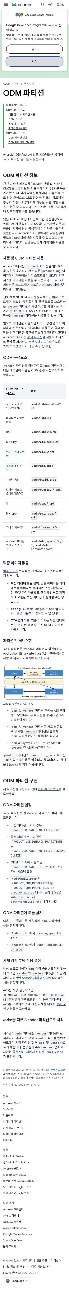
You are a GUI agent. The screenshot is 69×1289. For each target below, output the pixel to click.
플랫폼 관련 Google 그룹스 (18, 1181)
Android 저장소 (12, 1103)
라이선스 (56, 1260)
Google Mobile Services (17, 1234)
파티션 (37, 266)
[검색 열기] (43, 4)
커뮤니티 (28, 1260)
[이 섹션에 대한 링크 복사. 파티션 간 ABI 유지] (36, 641)
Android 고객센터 (13, 1209)
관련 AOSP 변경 (48, 789)
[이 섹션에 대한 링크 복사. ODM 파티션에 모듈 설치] (46, 913)
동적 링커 (18, 1052)
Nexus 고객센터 (12, 1222)
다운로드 (8, 1115)
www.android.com (14, 1228)
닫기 (35, 49)
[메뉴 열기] (6, 4)
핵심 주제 (29, 83)
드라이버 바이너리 (13, 1134)
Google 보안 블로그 (14, 1174)
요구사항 (8, 1109)
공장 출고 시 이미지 (14, 1127)
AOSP (6, 83)
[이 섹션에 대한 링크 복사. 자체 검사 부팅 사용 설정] (44, 961)
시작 (35, 61)
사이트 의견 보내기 (40, 1266)
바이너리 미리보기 (13, 1121)
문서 (17, 83)
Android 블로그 (12, 1168)
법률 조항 (41, 1260)
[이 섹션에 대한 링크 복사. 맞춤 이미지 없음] (32, 563)
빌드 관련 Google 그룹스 (17, 1187)
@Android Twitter (13, 1156)
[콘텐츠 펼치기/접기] (26, 105)
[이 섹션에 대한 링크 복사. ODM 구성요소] (31, 358)
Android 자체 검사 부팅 (37, 978)
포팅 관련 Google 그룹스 (17, 1193)
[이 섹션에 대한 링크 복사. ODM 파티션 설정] (35, 805)
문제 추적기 (9, 1246)
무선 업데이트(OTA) (41, 342)
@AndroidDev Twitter (16, 1162)
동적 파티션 (34, 337)
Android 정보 (11, 1260)
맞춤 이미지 (10, 571)
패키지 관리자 (35, 1052)
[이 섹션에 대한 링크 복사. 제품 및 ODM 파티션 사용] (47, 258)
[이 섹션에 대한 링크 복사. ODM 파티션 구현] (41, 781)
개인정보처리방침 (15, 1266)
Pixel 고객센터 (11, 1215)
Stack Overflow (12, 1240)
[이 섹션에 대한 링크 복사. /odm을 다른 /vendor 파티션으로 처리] (7, 1025)
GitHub (7, 1140)
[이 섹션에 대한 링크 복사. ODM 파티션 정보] (41, 176)
